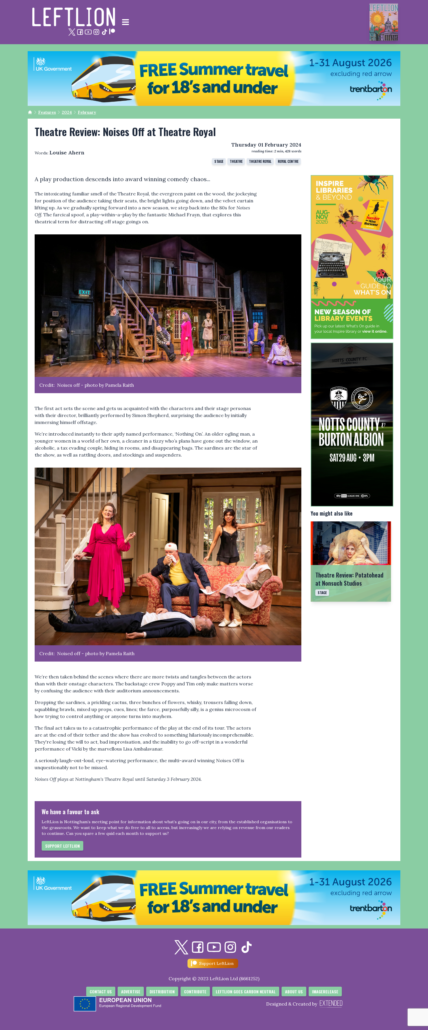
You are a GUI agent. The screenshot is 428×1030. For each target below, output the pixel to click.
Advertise (130, 991)
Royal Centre (288, 161)
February (87, 112)
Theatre (236, 161)
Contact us (101, 991)
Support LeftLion (62, 846)
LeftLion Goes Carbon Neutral (246, 991)
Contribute (195, 991)
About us (294, 991)
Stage (218, 161)
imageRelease (325, 991)
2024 (67, 112)
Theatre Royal (260, 161)
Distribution (162, 991)
